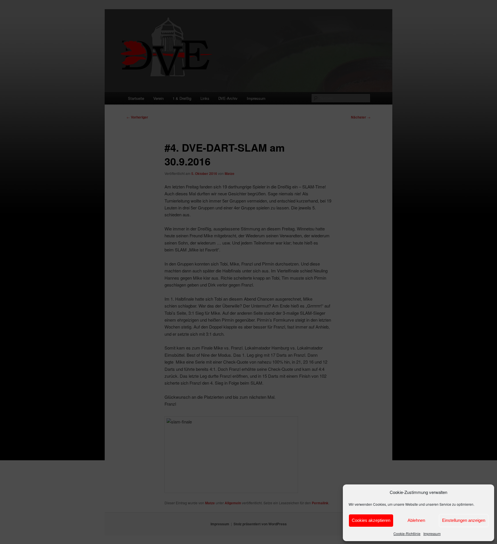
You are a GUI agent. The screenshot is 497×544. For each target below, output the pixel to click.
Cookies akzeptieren (371, 520)
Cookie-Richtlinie (406, 533)
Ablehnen (416, 520)
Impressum (432, 533)
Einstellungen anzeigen (463, 520)
